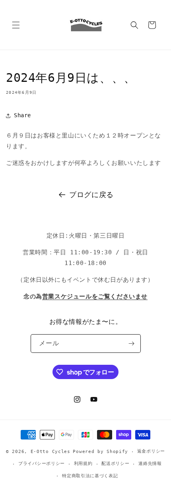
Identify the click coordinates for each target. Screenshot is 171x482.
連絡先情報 (150, 463)
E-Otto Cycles (50, 451)
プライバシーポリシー (41, 463)
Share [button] (22, 115)
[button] (16, 25)
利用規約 (83, 463)
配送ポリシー (115, 463)
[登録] (131, 343)
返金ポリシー (151, 451)
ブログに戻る (91, 194)
